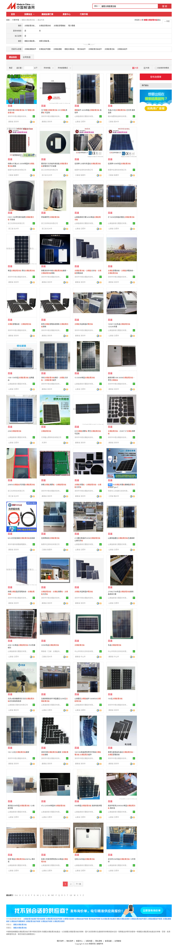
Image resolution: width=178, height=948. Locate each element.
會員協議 (108, 941)
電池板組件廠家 (95, 919)
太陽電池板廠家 (69, 919)
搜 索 (164, 6)
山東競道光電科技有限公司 (18, 705)
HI (38, 895)
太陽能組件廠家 (47, 921)
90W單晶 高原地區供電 (88, 805)
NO (52, 895)
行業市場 (84, 14)
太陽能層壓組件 (30, 49)
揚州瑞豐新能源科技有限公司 (118, 116)
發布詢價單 (155, 76)
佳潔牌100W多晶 (119, 163)
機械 (110, 484)
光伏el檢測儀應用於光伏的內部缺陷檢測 (21, 699)
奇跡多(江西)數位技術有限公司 (118, 491)
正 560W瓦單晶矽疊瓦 (121, 217)
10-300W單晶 (85, 377)
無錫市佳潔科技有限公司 (17, 170)
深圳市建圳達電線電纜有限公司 (18, 544)
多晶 (114, 645)
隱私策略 (98, 941)
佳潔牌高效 (50, 538)
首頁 (13, 14)
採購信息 (28, 14)
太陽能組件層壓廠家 (17, 921)
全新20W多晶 (85, 859)
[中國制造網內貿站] (20, 5)
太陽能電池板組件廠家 (54, 919)
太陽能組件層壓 (45, 49)
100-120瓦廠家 (18, 752)
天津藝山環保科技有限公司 (51, 437)
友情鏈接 (117, 941)
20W (14, 431)
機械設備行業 (47, 14)
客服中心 (79, 941)
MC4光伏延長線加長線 (21, 538)
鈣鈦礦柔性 (50, 217)
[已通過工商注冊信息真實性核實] (34, 116)
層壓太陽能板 (70, 49)
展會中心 (67, 14)
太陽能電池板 (110, 49)
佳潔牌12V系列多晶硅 (88, 163)
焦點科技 (92, 944)
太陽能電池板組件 (95, 49)
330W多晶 (50, 645)
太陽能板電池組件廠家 (138, 919)
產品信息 (13, 57)
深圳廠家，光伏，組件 (54, 378)
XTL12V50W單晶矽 (53, 805)
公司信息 (27, 57)
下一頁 (78, 884)
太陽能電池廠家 (59, 921)
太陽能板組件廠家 (81, 919)
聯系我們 (69, 941)
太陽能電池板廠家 (30, 919)
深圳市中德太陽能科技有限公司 (18, 116)
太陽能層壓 (57, 49)
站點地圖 (89, 941)
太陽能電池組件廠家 (32, 921)
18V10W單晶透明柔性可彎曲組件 (88, 753)
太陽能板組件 (122, 49)
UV (71, 895)
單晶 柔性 (21, 270)
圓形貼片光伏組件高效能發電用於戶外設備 (54, 164)
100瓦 (115, 698)
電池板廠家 (41, 919)
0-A (16, 895)
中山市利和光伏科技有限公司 (85, 651)
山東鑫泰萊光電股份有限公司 (85, 116)
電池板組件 (81, 49)
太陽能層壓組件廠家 (154, 919)
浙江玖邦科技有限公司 (49, 170)
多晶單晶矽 (84, 324)
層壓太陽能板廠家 (123, 919)
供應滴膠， (53, 484)
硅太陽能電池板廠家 (108, 919)
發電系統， (19, 324)
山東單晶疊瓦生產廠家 (121, 538)
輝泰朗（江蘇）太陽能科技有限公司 (51, 651)
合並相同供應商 (163, 68)
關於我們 (60, 941)
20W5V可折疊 (21, 484)
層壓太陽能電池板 (20, 924)
